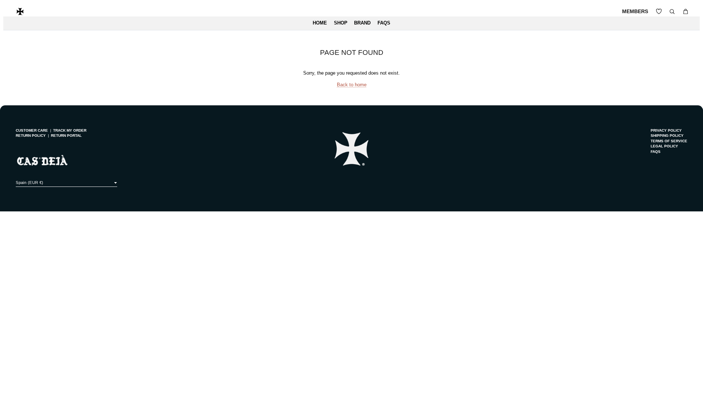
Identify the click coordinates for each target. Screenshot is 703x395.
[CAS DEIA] (20, 11)
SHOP (340, 23)
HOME (320, 23)
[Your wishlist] (658, 11)
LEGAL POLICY (664, 146)
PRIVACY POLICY (666, 130)
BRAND (362, 23)
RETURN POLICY (31, 135)
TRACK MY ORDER (69, 130)
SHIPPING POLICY (667, 135)
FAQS (383, 23)
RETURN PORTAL (66, 135)
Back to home (352, 84)
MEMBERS (635, 11)
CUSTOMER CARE (32, 130)
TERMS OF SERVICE (669, 141)
